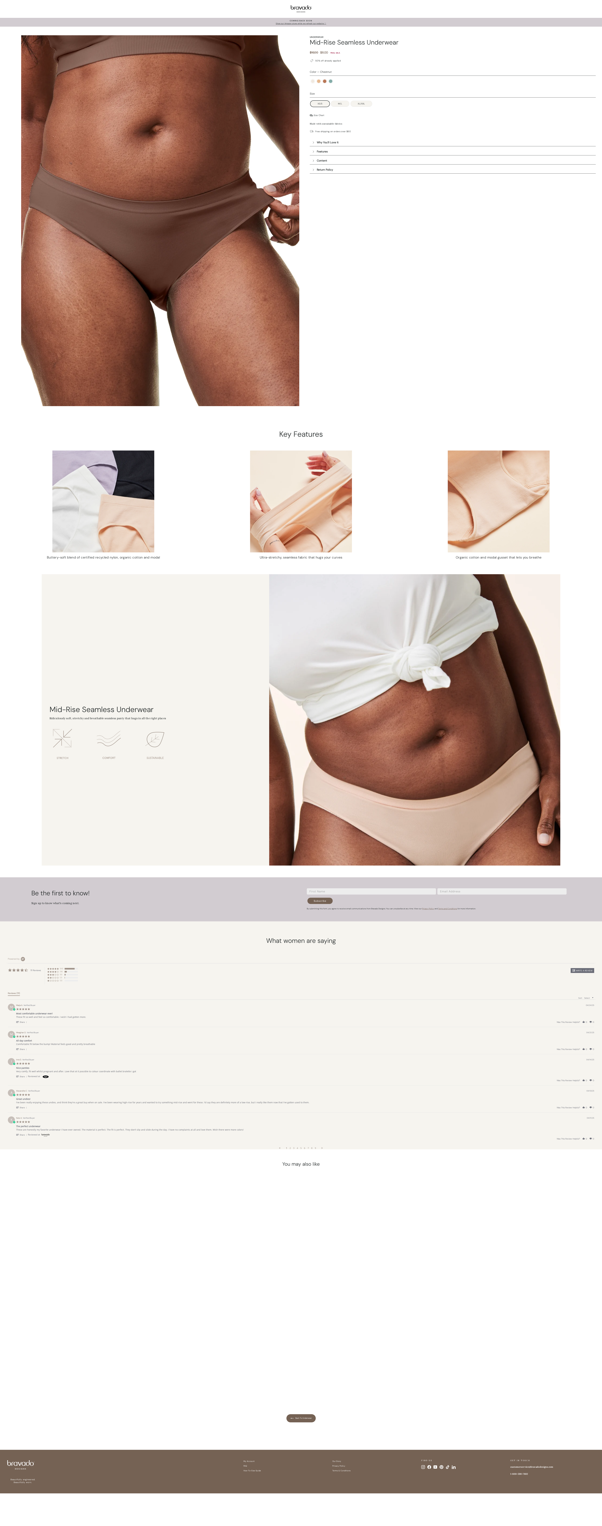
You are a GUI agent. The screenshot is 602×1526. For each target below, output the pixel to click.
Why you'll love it (328, 142)
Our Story (336, 1461)
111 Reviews (86, 1371)
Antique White (312, 81)
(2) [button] (61, 977)
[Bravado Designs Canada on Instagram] (423, 1467)
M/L (340, 103)
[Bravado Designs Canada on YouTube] (435, 1467)
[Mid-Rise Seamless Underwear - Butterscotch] (75, 1387)
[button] (582, 970)
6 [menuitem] (304, 1148)
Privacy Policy (338, 1466)
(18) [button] (61, 971)
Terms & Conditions (341, 1470)
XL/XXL (361, 103)
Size (312, 93)
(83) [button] (61, 968)
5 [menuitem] (301, 1148)
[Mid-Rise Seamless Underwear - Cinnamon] (81, 1387)
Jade (330, 81)
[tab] (14, 994)
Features (322, 151)
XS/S (320, 103)
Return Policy (325, 169)
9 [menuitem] (315, 1148)
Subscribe (320, 900)
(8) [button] (61, 974)
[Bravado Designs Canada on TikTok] (447, 1467)
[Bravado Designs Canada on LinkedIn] (454, 1467)
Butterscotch (318, 81)
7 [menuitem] (308, 1148)
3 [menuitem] (293, 1148)
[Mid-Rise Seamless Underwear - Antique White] (69, 1387)
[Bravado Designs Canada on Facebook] (429, 1467)
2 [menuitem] (290, 1148)
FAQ (245, 1466)
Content (322, 160)
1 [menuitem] (286, 1148)
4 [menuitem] (297, 1148)
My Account (249, 1461)
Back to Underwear (303, 1418)
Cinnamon (324, 81)
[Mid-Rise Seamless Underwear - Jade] (87, 1387)
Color (321, 72)
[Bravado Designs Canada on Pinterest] (441, 1467)
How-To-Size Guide (252, 1470)
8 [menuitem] (311, 1148)
